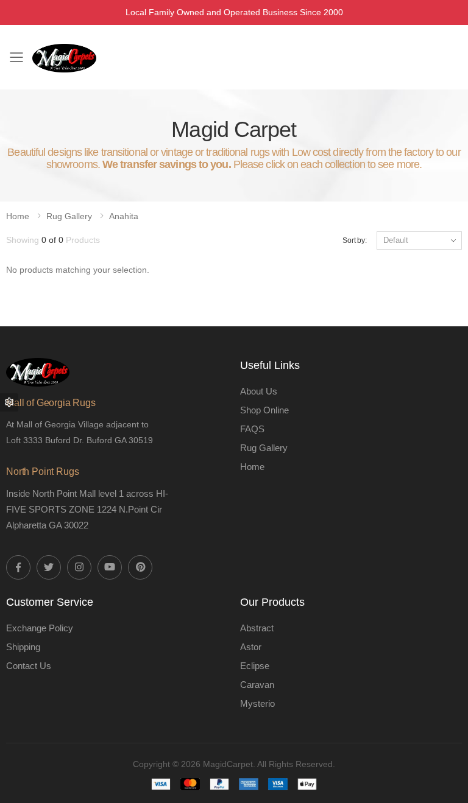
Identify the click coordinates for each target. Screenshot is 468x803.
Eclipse (254, 666)
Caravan (257, 684)
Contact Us (28, 666)
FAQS (252, 429)
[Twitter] (49, 567)
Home (17, 216)
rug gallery (69, 216)
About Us (258, 391)
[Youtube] (110, 567)
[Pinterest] (140, 567)
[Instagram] (79, 567)
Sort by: (354, 240)
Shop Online (264, 410)
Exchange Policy (39, 628)
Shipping (23, 647)
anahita (123, 216)
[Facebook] (18, 567)
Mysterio (257, 703)
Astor (250, 647)
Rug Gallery (264, 448)
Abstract (257, 628)
